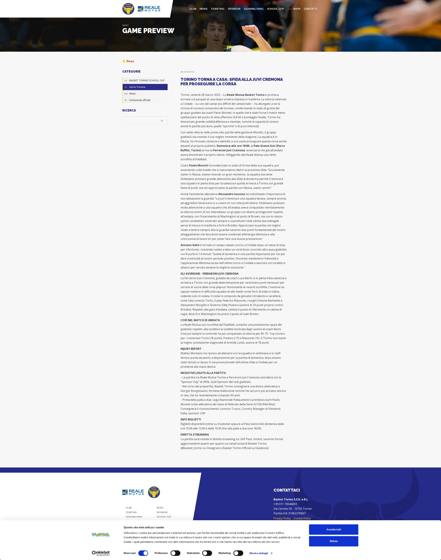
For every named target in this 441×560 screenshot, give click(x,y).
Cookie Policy (302, 518)
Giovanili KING (134, 516)
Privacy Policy (282, 518)
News (130, 61)
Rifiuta (334, 541)
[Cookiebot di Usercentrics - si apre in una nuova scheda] (101, 553)
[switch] (175, 553)
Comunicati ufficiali (137, 100)
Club (129, 507)
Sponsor (162, 512)
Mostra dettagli (259, 553)
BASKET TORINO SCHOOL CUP (145, 80)
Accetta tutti (333, 529)
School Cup (164, 516)
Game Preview (135, 87)
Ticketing (131, 512)
